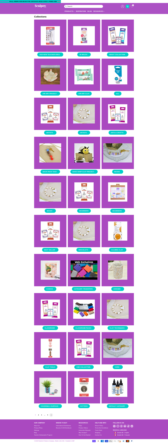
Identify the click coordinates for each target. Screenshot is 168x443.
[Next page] (51, 415)
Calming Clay (117, 250)
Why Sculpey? (83, 432)
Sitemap (36, 430)
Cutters (84, 406)
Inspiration (81, 11)
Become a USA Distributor (63, 428)
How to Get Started (84, 435)
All (117, 93)
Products (69, 11)
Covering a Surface (49, 406)
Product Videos (83, 428)
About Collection (117, 54)
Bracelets (83, 250)
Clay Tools (50, 367)
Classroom (50, 328)
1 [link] (35, 415)
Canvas (49, 289)
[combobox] (83, 6)
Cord (117, 367)
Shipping (97, 432)
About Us (37, 425)
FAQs (80, 425)
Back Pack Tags (50, 171)
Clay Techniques (117, 328)
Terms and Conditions (101, 428)
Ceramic (117, 289)
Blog (90, 11)
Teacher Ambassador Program (43, 435)
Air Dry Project (50, 93)
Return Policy (99, 425)
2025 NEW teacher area (49, 54)
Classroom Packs (83, 328)
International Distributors (63, 425)
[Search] (66, 6)
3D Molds (83, 54)
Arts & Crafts (117, 132)
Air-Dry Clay (84, 93)
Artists (49, 132)
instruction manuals (84, 430)
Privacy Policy (38, 428)
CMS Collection (83, 367)
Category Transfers (83, 289)
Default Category (117, 406)
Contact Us (98, 435)
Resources (98, 11)
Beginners (84, 211)
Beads (117, 171)
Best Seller (49, 250)
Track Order (98, 430)
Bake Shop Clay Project (83, 171)
